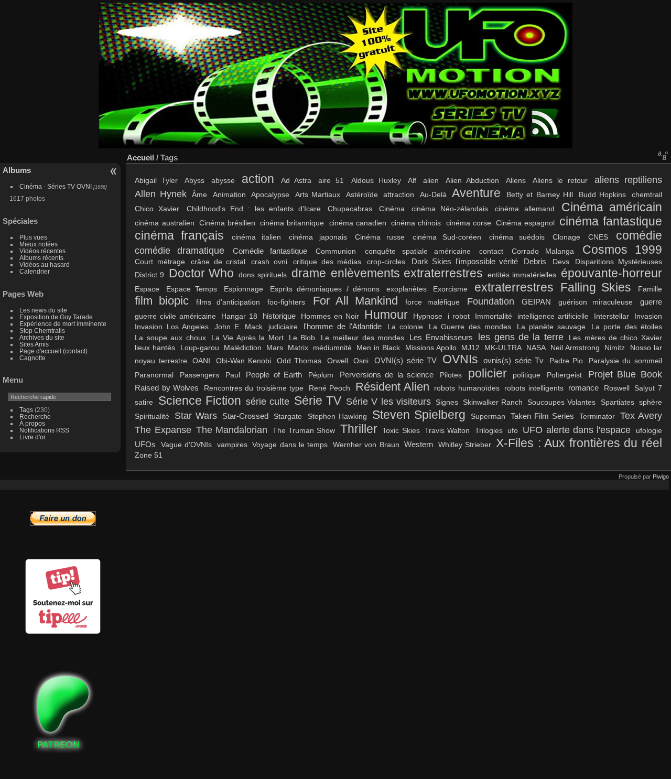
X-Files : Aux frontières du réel (579, 443)
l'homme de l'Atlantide (342, 326)
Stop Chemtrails (42, 330)
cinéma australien (164, 223)
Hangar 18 (239, 316)
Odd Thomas (299, 360)
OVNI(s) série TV (405, 360)
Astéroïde (362, 194)
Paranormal (154, 375)
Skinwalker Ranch (493, 402)
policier (487, 373)
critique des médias (327, 261)
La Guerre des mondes (470, 326)
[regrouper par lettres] (663, 155)
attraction (398, 194)
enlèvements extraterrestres (407, 273)
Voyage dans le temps (290, 444)
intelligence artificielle (553, 316)
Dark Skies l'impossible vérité (465, 261)
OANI (201, 360)
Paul (232, 375)
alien (431, 180)
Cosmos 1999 (622, 249)
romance (583, 387)
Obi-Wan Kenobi (244, 360)
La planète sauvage (551, 326)
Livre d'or (32, 437)
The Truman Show (304, 430)
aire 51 (331, 180)
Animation (229, 194)
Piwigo (661, 476)
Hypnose (427, 316)
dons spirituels (263, 275)
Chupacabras (350, 208)
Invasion (648, 316)
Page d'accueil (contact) (53, 351)
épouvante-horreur (611, 273)
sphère (650, 402)
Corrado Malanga (543, 251)
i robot (459, 316)
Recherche (35, 416)
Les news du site (43, 310)
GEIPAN (536, 301)
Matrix (298, 347)
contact (491, 251)
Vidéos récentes (42, 250)
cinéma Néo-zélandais (450, 208)
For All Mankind (355, 301)
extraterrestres (514, 287)
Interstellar (611, 316)
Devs (561, 261)
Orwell (337, 360)
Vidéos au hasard (44, 264)
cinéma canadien (357, 223)
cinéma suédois (517, 237)
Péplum (320, 375)
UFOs (145, 444)
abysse (223, 180)
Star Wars (196, 415)
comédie (639, 235)
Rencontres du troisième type (254, 388)
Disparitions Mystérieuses (618, 261)
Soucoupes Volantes (561, 402)
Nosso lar (646, 347)
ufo (512, 430)
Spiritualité (152, 416)
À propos (32, 423)
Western (418, 444)
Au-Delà (433, 194)
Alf (412, 180)
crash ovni (269, 261)
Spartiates (617, 402)
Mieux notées (38, 244)
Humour (386, 314)
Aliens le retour (560, 180)
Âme (199, 194)
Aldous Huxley (376, 180)
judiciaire (283, 326)
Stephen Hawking (337, 416)
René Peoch (329, 388)
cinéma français (179, 235)
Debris (535, 261)
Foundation (490, 301)
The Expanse (163, 429)
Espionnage (243, 289)
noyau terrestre (161, 360)
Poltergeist (564, 375)
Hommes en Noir (330, 316)
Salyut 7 (648, 388)
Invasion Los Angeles (171, 326)
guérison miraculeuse (595, 302)
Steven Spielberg (419, 414)
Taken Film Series (542, 416)
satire (144, 402)
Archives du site (41, 337)
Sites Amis (34, 344)
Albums (17, 170)
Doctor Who (201, 273)
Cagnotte (32, 357)
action (258, 179)
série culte (267, 401)
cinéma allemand (524, 208)
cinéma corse (468, 223)
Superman (488, 416)
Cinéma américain (611, 207)
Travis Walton (447, 430)
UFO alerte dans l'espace (577, 429)
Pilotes (451, 375)
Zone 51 (149, 455)
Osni (361, 360)
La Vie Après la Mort (247, 337)
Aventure (476, 193)
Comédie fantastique (270, 250)
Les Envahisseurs (440, 337)
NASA (536, 347)
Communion (336, 251)
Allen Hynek (161, 193)
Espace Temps (192, 289)
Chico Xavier (157, 208)
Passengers (199, 375)
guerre (651, 301)
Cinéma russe (380, 237)
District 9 (149, 275)
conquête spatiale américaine (418, 251)
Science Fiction (199, 400)
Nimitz (614, 347)
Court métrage (160, 261)
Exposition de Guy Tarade (56, 316)
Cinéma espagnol (525, 223)
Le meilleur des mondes (362, 337)
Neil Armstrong (575, 347)
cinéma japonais (318, 237)
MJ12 (470, 347)
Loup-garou (199, 347)
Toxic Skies (400, 430)
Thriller (358, 429)
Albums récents (41, 257)
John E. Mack (238, 326)
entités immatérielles (522, 275)
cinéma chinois (416, 223)
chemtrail (647, 194)
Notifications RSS (44, 430)
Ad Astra (296, 180)
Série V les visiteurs (388, 401)
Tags (26, 409)
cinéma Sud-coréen (447, 237)
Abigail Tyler (156, 180)
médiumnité (332, 347)
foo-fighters (286, 302)
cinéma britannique (292, 223)
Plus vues (33, 237)
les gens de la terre (521, 336)
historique (279, 315)
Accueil (140, 157)
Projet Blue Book (625, 374)
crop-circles (386, 261)
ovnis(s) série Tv (513, 360)
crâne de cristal (218, 261)
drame (308, 273)
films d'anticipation (228, 302)
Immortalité (493, 316)
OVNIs (460, 359)
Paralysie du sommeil (625, 360)
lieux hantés (155, 347)
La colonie (405, 326)
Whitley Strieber (464, 444)
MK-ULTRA (503, 347)
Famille (650, 289)
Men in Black (378, 347)
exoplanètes (406, 289)
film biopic (162, 301)
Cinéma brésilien (227, 223)
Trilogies (489, 430)
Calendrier (34, 271)
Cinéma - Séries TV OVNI (55, 186)
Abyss (194, 180)
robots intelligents (533, 388)
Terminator (597, 416)
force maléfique (432, 302)
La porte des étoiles (626, 326)
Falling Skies (596, 287)
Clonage (566, 237)
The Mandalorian (231, 429)
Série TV (317, 400)
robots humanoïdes (466, 388)
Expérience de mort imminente (62, 323)
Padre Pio (566, 360)
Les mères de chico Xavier (615, 337)
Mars (274, 347)
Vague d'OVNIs (186, 444)
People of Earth (274, 374)
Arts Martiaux (318, 194)
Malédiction (243, 347)
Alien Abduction (472, 180)
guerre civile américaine (175, 316)
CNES (598, 237)
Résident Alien (392, 387)
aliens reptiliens (628, 179)
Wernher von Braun (366, 444)
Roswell (617, 388)
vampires (232, 444)
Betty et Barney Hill (539, 194)
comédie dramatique (179, 250)
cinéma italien (256, 237)
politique (526, 375)
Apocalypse (270, 194)
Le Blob (302, 337)
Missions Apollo (431, 347)
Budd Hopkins (602, 194)
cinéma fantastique (610, 221)
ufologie (649, 430)
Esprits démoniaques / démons (325, 289)
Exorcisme (450, 289)
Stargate (288, 416)
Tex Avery (641, 415)
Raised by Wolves (167, 387)
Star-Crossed (245, 416)
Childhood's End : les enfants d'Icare (254, 208)
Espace (147, 289)
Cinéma (392, 208)
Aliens (516, 180)
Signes (447, 402)
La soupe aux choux (170, 337)
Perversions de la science (387, 374)
